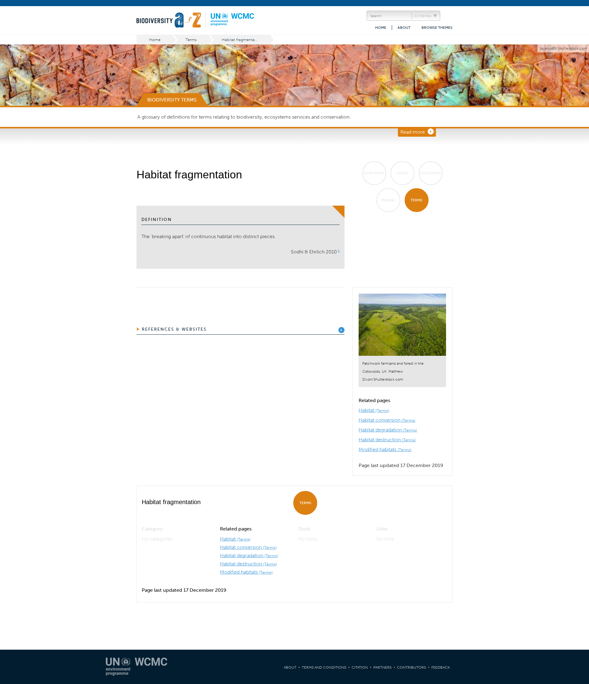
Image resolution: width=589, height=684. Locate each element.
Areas (402, 173)
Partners (382, 667)
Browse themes (437, 27)
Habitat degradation (388, 430)
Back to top (578, 592)
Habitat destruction (387, 440)
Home (380, 27)
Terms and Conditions (324, 667)
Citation (360, 667)
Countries (430, 173)
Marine (388, 200)
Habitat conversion (387, 420)
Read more (412, 132)
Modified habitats (385, 449)
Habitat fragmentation (242, 39)
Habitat (374, 410)
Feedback (440, 667)
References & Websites (174, 329)
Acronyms (374, 173)
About (404, 27)
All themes (422, 16)
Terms (191, 39)
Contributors (411, 667)
